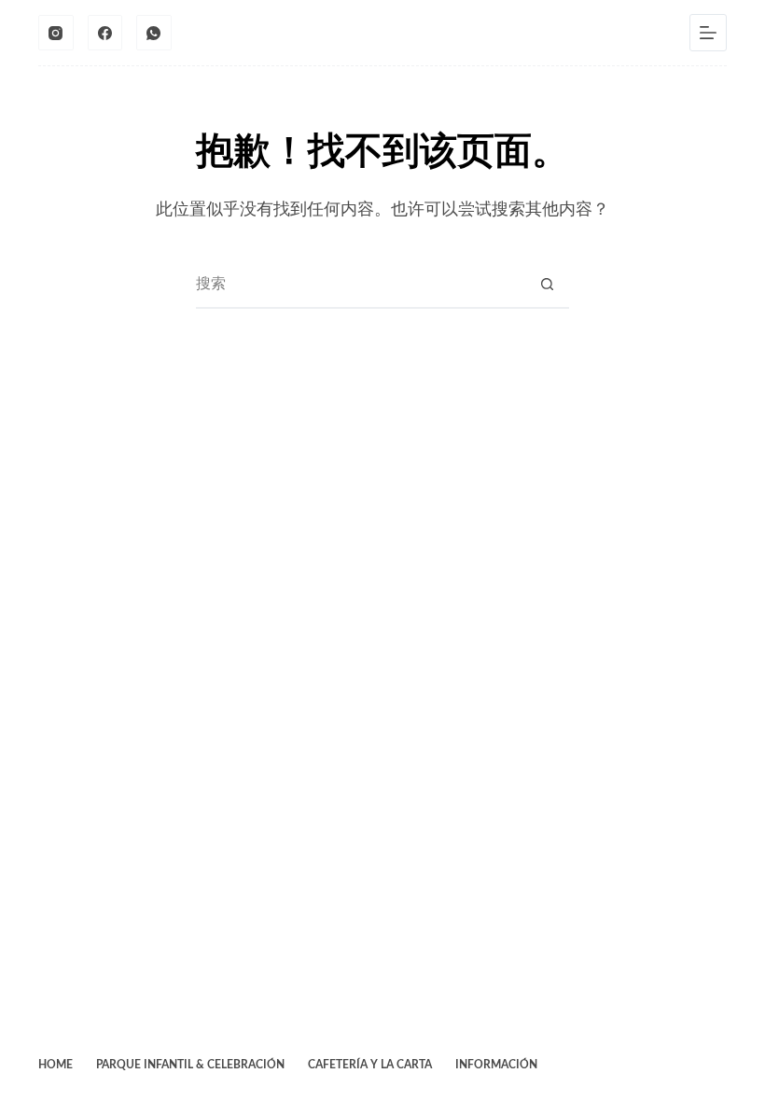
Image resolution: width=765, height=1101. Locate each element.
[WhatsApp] (154, 32)
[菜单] (708, 32)
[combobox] (360, 284)
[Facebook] (105, 32)
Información (496, 1064)
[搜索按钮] (546, 284)
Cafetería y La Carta (370, 1064)
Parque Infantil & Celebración (190, 1064)
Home (55, 1064)
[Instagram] (56, 32)
